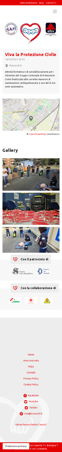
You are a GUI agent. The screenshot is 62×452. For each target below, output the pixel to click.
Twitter (33, 407)
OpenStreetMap (37, 134)
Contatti (31, 372)
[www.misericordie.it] (47, 300)
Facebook (33, 395)
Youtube (33, 401)
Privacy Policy (31, 378)
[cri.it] (31, 300)
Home (31, 354)
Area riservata (31, 360)
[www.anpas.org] (15, 300)
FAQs (41, 3)
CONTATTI (51, 3)
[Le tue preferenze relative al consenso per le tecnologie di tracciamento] (16, 446)
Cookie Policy (31, 384)
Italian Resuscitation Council (31, 424)
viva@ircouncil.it (33, 413)
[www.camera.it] (43, 270)
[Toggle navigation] (54, 11)
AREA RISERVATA (28, 3)
